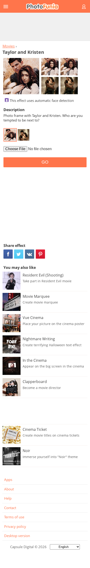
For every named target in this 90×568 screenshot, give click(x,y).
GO (45, 162)
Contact (10, 507)
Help (8, 498)
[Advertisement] (45, 26)
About (9, 489)
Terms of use (14, 517)
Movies (9, 46)
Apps (8, 479)
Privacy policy (15, 526)
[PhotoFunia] (44, 6)
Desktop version (17, 535)
